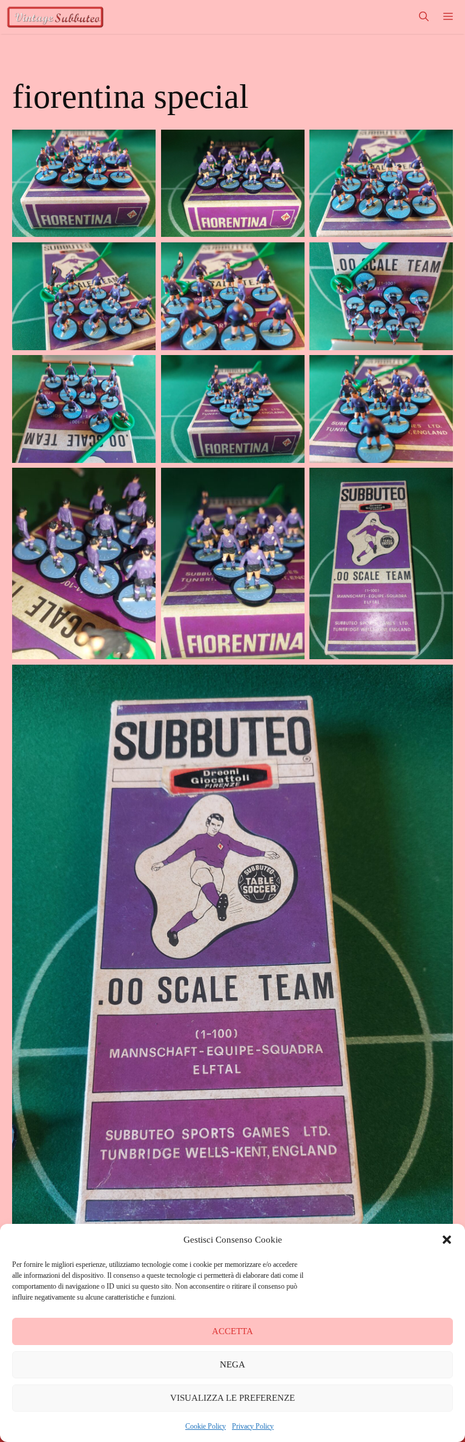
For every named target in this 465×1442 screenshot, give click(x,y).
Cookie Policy (205, 1426)
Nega (232, 1364)
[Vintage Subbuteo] (55, 17)
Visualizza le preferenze (232, 1398)
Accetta (232, 1331)
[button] (447, 1240)
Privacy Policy (253, 1426)
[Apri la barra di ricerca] (424, 17)
